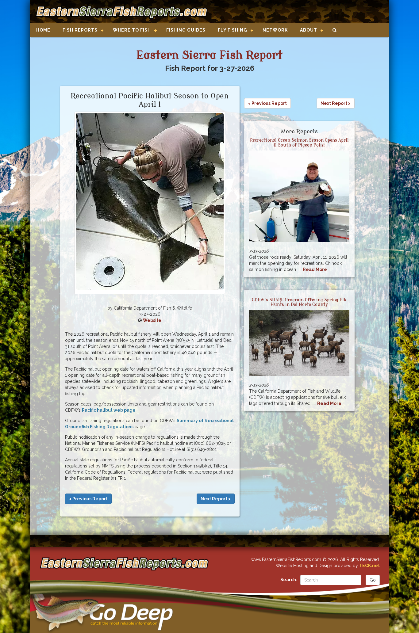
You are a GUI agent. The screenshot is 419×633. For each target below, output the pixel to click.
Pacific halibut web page (109, 410)
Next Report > (216, 498)
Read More (315, 269)
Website (152, 320)
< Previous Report (88, 498)
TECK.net (369, 565)
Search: (288, 579)
